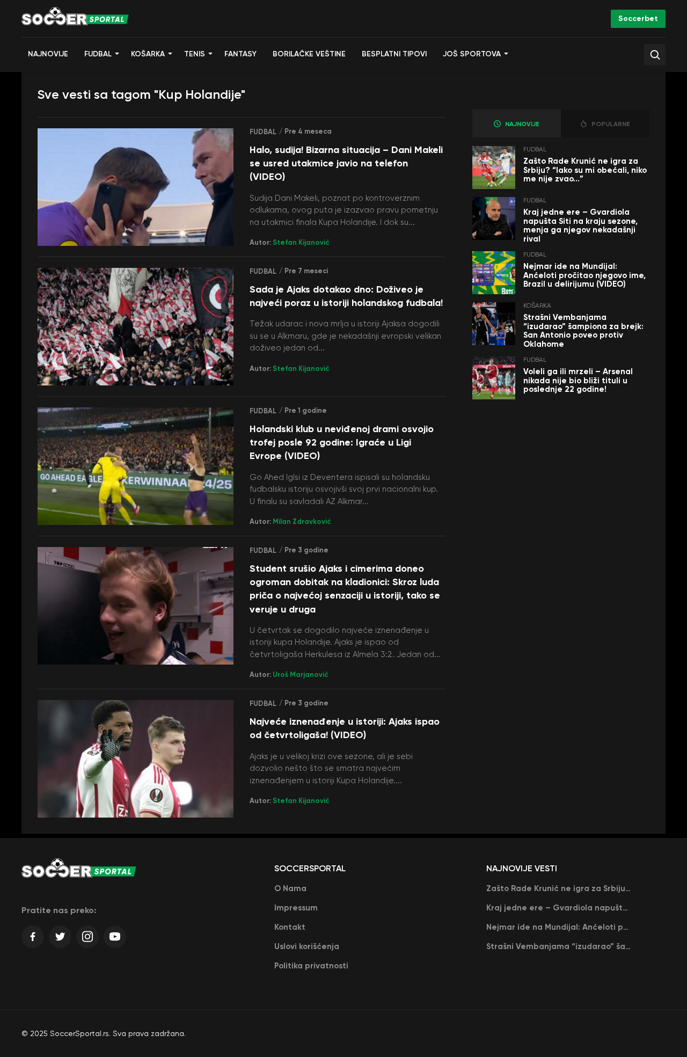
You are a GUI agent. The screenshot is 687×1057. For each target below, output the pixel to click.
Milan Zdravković (302, 521)
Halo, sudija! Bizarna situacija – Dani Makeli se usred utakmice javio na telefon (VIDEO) (346, 163)
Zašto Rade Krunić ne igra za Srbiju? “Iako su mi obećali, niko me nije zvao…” (585, 170)
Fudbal (98, 54)
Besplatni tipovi (394, 54)
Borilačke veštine (309, 54)
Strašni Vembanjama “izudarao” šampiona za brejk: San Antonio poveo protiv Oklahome (583, 330)
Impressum (296, 908)
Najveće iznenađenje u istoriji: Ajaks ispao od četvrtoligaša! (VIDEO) (345, 728)
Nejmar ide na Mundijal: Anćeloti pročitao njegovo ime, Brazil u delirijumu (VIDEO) (584, 275)
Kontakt (289, 927)
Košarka (148, 54)
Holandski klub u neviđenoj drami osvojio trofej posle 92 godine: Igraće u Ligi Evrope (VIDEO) (342, 442)
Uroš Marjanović (300, 674)
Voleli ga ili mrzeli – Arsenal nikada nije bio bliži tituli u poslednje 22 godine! (578, 380)
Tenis (194, 54)
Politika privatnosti (311, 966)
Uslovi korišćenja (306, 946)
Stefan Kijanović (301, 242)
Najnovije (48, 54)
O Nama (290, 888)
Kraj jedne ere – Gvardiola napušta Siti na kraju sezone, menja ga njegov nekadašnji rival (580, 225)
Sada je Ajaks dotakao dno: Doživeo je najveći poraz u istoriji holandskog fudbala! (346, 296)
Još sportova (472, 54)
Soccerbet (638, 18)
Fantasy (240, 54)
